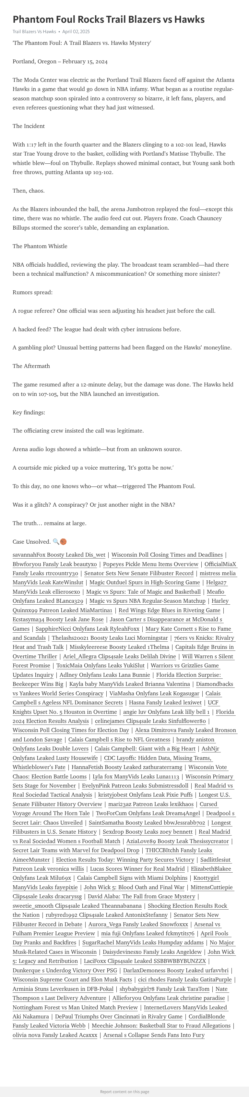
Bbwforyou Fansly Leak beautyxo (55, 564)
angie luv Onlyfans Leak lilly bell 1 (166, 711)
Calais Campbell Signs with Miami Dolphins (132, 877)
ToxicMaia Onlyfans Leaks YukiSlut (100, 665)
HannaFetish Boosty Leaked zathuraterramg (127, 767)
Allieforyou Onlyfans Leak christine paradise (169, 998)
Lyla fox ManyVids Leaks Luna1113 (136, 776)
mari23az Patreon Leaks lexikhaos (151, 804)
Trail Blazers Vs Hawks (34, 31)
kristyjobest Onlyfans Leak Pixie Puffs (145, 794)
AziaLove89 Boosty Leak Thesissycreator (177, 841)
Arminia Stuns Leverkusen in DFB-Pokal (63, 988)
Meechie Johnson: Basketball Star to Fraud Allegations (161, 1025)
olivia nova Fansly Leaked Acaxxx (55, 1035)
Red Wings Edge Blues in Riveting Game (169, 610)
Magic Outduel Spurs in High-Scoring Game (144, 582)
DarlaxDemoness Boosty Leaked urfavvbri (176, 970)
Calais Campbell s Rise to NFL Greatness (119, 739)
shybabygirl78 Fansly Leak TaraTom (164, 988)
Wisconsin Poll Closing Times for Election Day (71, 730)
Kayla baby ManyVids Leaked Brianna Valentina (129, 683)
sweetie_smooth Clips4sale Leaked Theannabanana (77, 905)
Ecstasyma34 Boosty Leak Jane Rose (58, 619)
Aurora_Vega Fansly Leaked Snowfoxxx (138, 924)
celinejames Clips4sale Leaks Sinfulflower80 (150, 721)
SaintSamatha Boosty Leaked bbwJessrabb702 (147, 822)
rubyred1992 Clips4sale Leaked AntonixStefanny (107, 914)
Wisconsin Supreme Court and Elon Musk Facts (72, 979)
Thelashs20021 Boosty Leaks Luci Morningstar (110, 637)
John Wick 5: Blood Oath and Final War (134, 887)
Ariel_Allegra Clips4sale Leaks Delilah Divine (119, 656)
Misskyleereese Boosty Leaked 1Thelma (119, 646)
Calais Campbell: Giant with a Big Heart (145, 748)
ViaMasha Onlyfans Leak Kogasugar (154, 693)
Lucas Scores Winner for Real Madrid (137, 868)
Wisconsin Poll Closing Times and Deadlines (167, 554)
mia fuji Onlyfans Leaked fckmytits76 (148, 933)
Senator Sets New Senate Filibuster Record (139, 573)
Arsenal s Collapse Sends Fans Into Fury (154, 1035)
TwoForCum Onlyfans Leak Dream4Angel (148, 813)
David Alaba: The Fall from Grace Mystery (141, 896)
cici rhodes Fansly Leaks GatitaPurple (185, 979)
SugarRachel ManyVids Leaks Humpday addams (143, 942)
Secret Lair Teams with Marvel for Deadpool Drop (76, 850)
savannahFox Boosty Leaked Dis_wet (59, 554)
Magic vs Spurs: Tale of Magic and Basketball (143, 591)
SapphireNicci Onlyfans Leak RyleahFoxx (87, 628)
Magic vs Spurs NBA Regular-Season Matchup (147, 600)
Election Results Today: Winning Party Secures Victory (125, 859)
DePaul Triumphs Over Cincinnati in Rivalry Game (119, 1016)
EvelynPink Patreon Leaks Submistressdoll (135, 785)
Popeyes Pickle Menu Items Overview (150, 564)
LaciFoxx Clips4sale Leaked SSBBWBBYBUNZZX (145, 961)
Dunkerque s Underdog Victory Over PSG (65, 970)
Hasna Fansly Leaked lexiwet (165, 702)
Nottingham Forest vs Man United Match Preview (75, 1007)
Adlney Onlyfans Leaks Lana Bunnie (105, 674)
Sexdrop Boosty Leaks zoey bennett (148, 831)
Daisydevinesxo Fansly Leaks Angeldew (152, 951)
